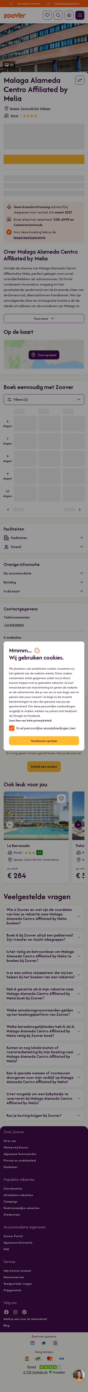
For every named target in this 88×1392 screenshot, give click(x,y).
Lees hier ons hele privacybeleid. (30, 720)
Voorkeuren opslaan (44, 741)
